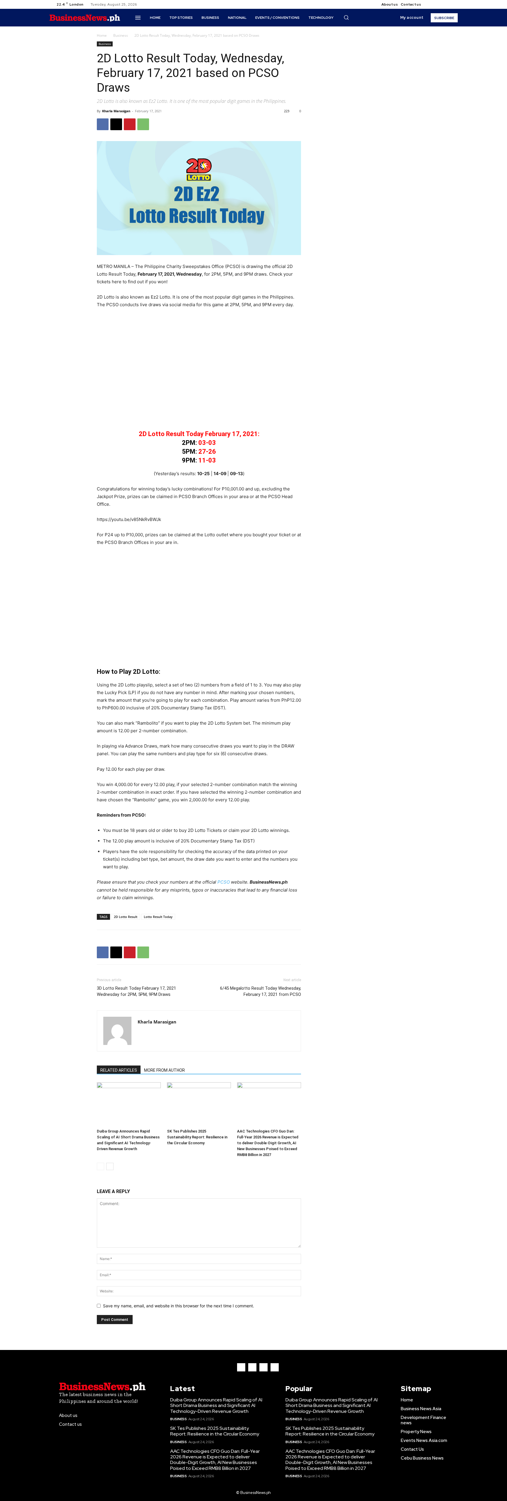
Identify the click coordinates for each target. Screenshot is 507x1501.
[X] (444, 4)
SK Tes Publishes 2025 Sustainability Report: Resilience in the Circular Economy (197, 1137)
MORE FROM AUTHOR (164, 1070)
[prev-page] (100, 1166)
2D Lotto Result (125, 916)
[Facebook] (430, 4)
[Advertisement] (199, 373)
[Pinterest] (130, 124)
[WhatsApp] (143, 124)
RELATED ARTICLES (118, 1070)
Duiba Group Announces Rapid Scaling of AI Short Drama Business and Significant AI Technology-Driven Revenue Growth (216, 1405)
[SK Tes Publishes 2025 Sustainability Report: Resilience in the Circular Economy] (199, 1104)
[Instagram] (437, 4)
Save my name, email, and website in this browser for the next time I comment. (178, 1305)
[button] (346, 17)
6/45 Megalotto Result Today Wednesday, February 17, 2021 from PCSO (260, 991)
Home (102, 35)
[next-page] (110, 1166)
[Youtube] (451, 4)
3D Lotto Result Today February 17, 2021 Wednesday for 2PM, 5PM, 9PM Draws (136, 991)
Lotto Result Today (158, 916)
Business (120, 35)
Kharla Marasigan (116, 111)
